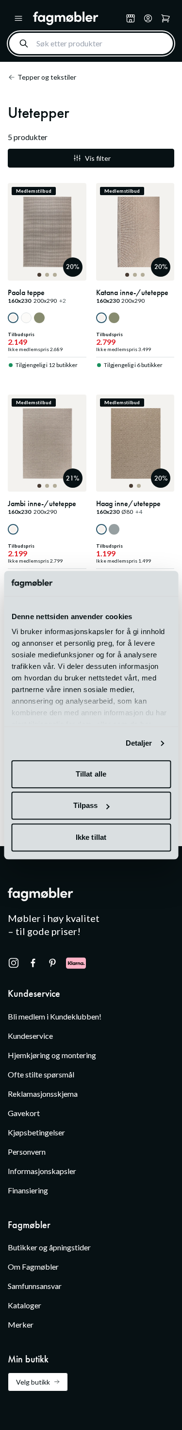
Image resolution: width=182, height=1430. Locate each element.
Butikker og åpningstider (49, 1247)
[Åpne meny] (18, 18)
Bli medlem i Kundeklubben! (54, 1016)
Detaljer (139, 743)
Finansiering (28, 1190)
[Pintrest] (52, 963)
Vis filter (98, 158)
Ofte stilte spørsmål (41, 1074)
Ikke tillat (91, 837)
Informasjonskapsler (42, 1170)
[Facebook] (33, 963)
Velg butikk (33, 1382)
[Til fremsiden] (77, 18)
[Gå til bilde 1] (39, 275)
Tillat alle (91, 774)
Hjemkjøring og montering (52, 1055)
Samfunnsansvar (35, 1285)
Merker (20, 1324)
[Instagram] (13, 963)
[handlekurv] (148, 18)
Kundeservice (30, 1035)
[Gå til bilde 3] (55, 275)
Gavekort (24, 1113)
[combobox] (91, 43)
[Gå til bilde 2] (47, 275)
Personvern (27, 1151)
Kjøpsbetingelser (36, 1132)
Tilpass (85, 806)
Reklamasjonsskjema (43, 1093)
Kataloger (24, 1305)
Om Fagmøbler (33, 1266)
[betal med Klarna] (76, 963)
